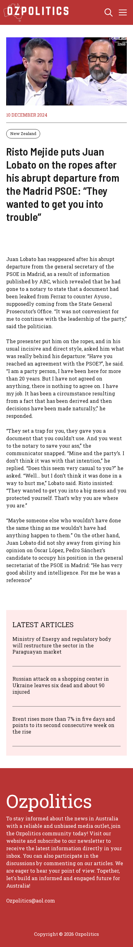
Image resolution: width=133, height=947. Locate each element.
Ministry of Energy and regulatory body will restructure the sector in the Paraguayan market (61, 645)
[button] (108, 12)
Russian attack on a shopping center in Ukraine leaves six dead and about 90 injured (60, 685)
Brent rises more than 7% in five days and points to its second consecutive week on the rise (63, 725)
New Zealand (23, 133)
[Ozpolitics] (37, 12)
